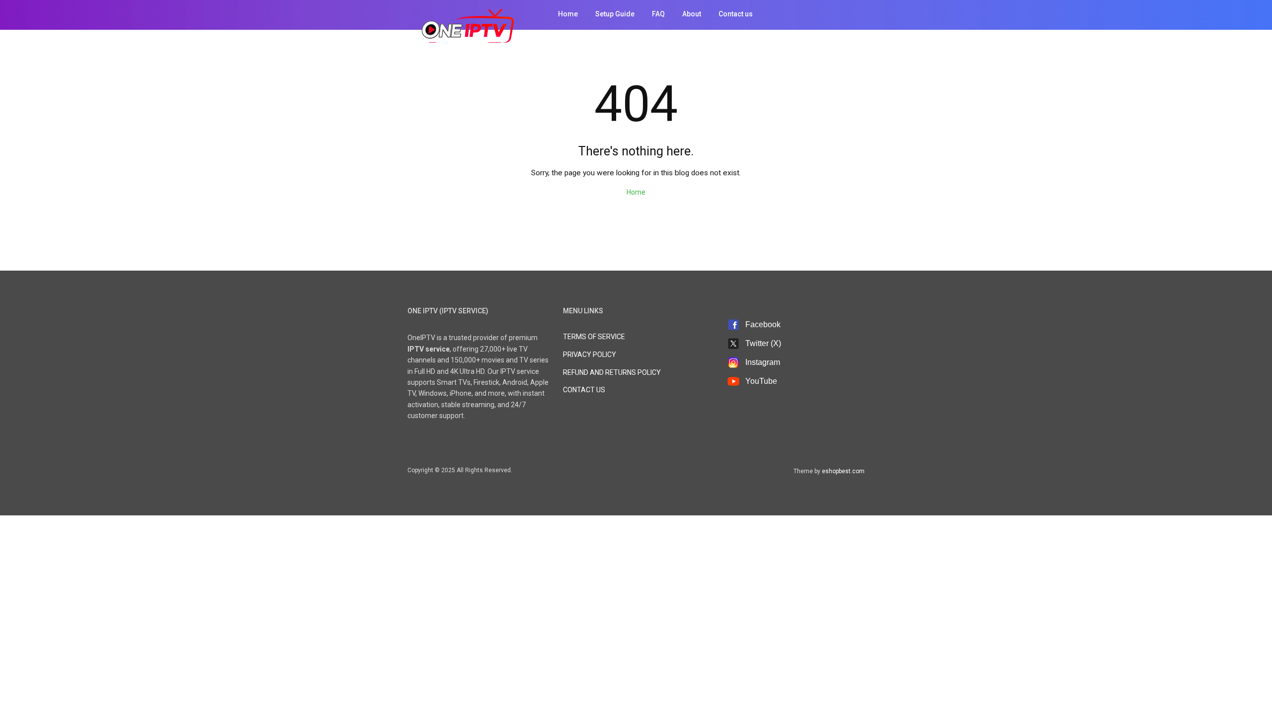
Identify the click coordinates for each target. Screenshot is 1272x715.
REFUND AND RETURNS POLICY (612, 372)
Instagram (762, 362)
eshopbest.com (843, 471)
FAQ (658, 14)
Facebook (763, 324)
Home (568, 14)
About (691, 14)
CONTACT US (584, 390)
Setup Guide (615, 14)
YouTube (761, 381)
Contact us (735, 14)
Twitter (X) (763, 343)
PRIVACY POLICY (589, 354)
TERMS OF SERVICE (594, 337)
